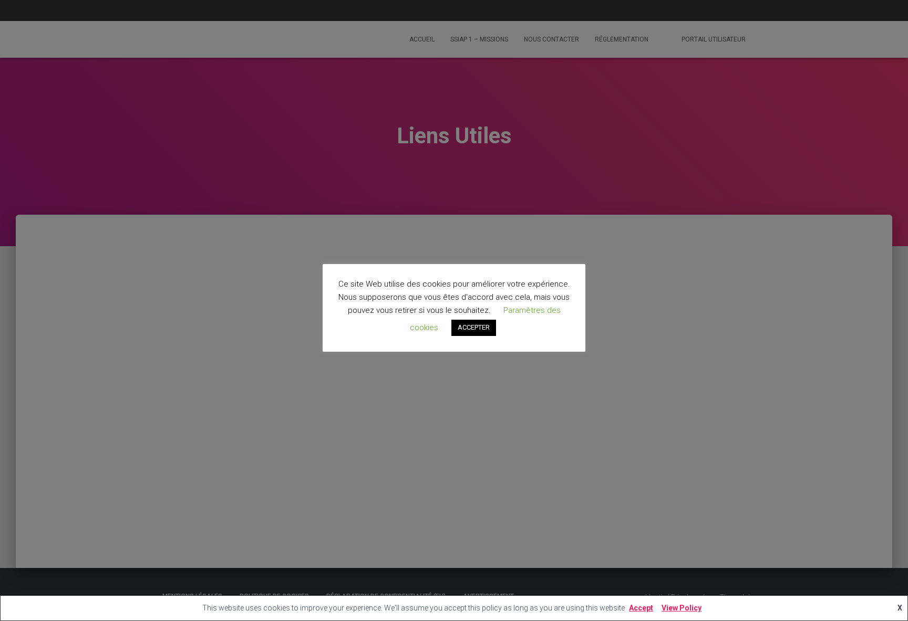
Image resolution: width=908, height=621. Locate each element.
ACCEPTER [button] (474, 328)
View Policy (681, 608)
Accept (641, 608)
